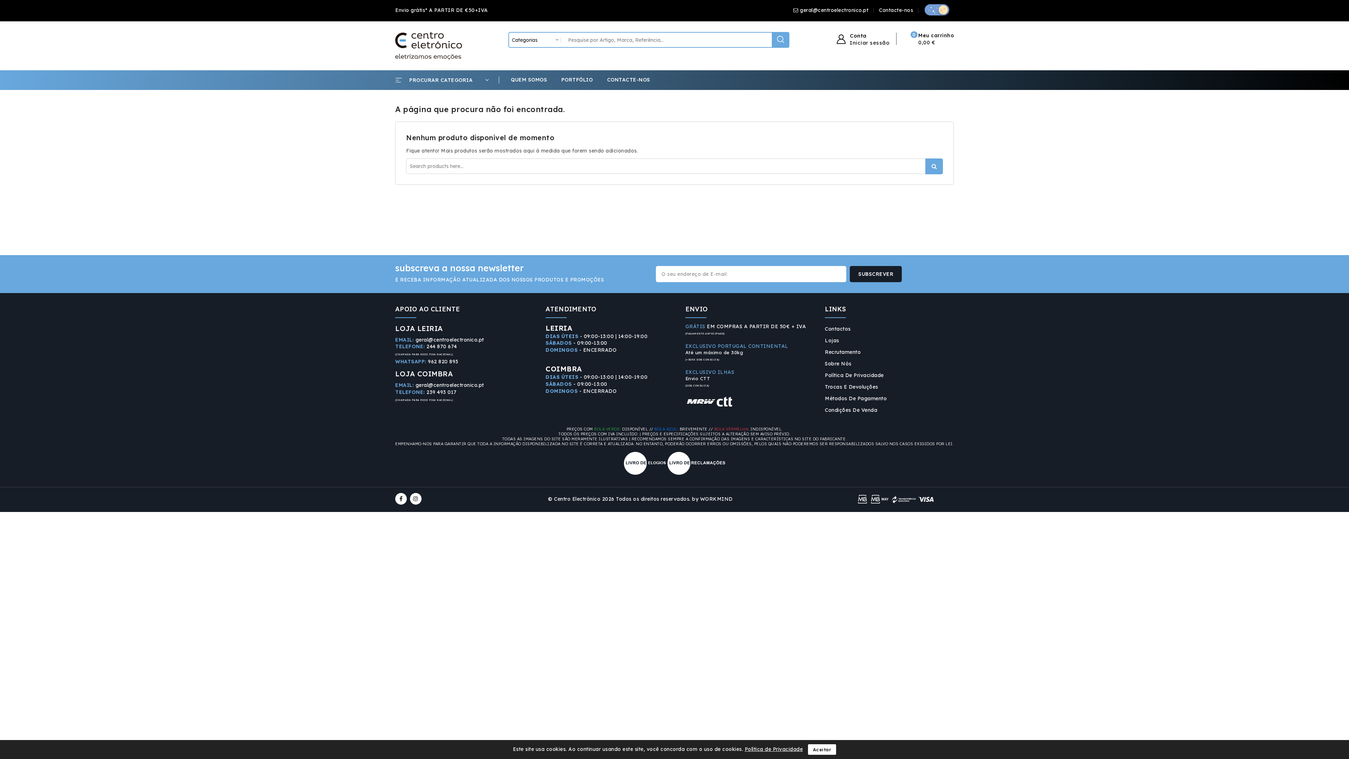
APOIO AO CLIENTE (427, 309)
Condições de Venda (851, 410)
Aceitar (822, 749)
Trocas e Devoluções (851, 387)
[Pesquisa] (780, 40)
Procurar (934, 166)
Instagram (416, 499)
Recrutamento (843, 352)
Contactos (838, 329)
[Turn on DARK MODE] (937, 9)
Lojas (832, 340)
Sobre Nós (838, 364)
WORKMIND (716, 499)
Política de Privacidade (854, 375)
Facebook (401, 499)
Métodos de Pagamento (856, 398)
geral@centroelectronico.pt (834, 10)
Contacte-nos (896, 10)
